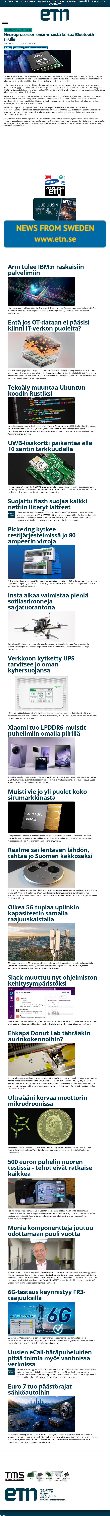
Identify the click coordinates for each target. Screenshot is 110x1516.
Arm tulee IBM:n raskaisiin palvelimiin (46, 270)
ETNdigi (84, 1)
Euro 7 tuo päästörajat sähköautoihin (40, 1389)
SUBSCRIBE (28, 1)
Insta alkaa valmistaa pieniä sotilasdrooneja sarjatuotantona (48, 601)
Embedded (18, 48)
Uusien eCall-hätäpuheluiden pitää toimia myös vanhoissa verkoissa (50, 1358)
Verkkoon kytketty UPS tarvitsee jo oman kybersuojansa (41, 664)
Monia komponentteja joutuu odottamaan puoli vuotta (50, 1230)
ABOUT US (98, 1)
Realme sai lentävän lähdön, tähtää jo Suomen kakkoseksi (50, 853)
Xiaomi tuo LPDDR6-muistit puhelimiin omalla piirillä (47, 730)
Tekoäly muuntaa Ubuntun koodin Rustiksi (47, 390)
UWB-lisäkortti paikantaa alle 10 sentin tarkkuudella (50, 446)
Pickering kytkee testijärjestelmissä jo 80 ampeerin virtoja (41, 535)
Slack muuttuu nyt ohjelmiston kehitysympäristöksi (52, 980)
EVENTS (72, 1)
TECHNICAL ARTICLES (51, 1)
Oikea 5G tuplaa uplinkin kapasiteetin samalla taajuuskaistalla (43, 913)
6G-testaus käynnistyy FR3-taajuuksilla (46, 1295)
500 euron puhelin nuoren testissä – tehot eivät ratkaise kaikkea (50, 1167)
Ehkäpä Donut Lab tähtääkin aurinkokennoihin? (49, 1036)
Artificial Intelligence (36, 48)
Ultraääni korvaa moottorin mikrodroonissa (47, 1100)
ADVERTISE (11, 1)
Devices (7, 48)
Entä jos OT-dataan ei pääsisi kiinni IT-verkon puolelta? (48, 325)
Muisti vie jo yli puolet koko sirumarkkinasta (47, 794)
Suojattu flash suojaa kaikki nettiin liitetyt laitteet (47, 504)
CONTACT (55, 4)
